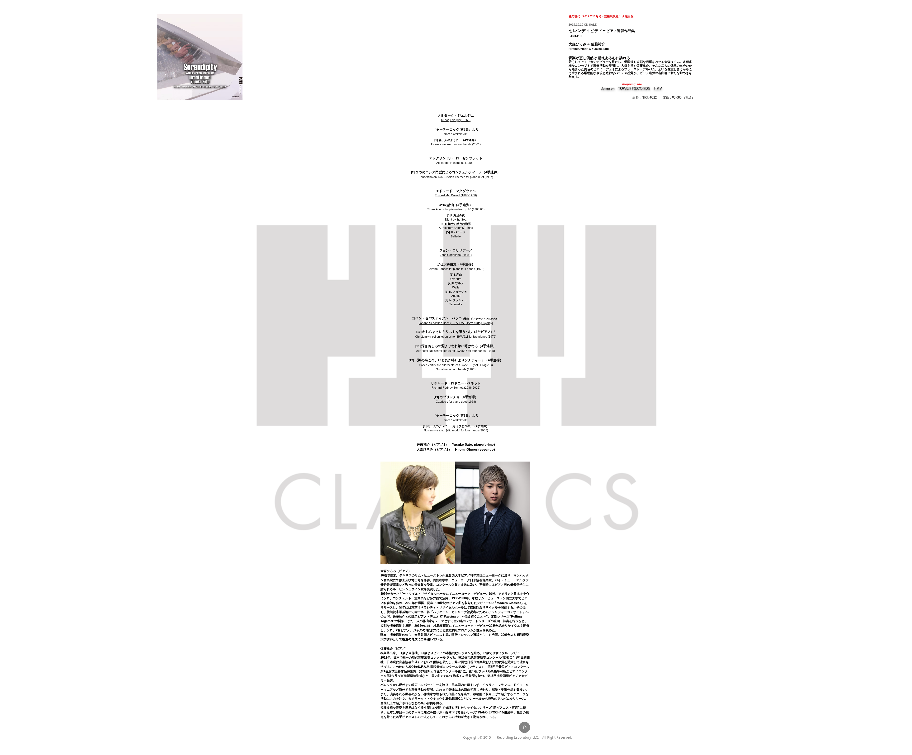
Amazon (607, 88)
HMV (658, 88)
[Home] (524, 727)
